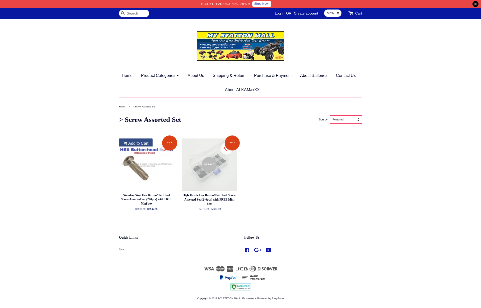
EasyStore (278, 298)
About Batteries (313, 75)
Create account (306, 13)
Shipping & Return (229, 75)
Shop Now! (261, 4)
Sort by (323, 119)
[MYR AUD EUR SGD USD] (332, 13)
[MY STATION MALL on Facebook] (247, 251)
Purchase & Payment (273, 75)
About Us (196, 75)
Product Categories (158, 75)
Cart (358, 13)
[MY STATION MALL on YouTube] (268, 251)
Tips (121, 249)
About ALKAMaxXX (242, 90)
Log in (280, 13)
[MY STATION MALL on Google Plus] (257, 251)
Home (127, 75)
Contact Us (346, 75)
